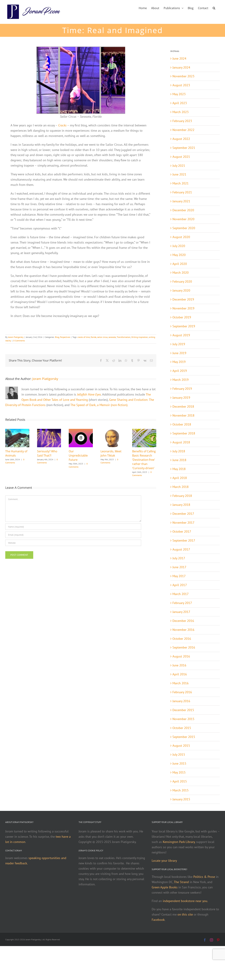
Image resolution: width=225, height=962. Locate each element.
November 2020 (183, 219)
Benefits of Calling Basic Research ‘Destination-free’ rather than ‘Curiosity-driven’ (144, 459)
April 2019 (179, 371)
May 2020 (179, 255)
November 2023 (183, 76)
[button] (214, 7)
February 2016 (182, 692)
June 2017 (179, 567)
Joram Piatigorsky (16, 337)
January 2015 (181, 799)
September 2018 (183, 433)
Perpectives (65, 337)
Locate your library (164, 861)
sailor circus (102, 337)
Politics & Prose (204, 877)
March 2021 (180, 183)
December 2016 (183, 621)
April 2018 (179, 478)
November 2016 (183, 630)
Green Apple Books (165, 887)
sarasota (112, 337)
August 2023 (181, 85)
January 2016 (181, 701)
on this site (185, 914)
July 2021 (178, 166)
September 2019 (183, 326)
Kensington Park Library (179, 842)
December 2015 (183, 710)
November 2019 (183, 308)
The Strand (181, 882)
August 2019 (181, 335)
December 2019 (183, 299)
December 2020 (183, 210)
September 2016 (183, 647)
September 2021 (183, 148)
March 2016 (180, 683)
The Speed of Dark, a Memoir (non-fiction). (99, 405)
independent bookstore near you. (185, 901)
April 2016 (179, 674)
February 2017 (182, 603)
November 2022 (183, 130)
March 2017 (180, 594)
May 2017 (179, 576)
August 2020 (181, 237)
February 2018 (182, 496)
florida (93, 337)
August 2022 (181, 139)
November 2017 (183, 523)
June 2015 (179, 763)
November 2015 (183, 719)
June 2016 (179, 665)
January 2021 (181, 201)
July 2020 (178, 246)
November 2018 (183, 415)
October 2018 (181, 424)
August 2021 (181, 157)
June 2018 (179, 460)
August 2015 (181, 746)
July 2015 (178, 754)
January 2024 (181, 67)
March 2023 (180, 112)
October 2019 (181, 317)
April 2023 (179, 103)
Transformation (123, 337)
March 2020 (180, 273)
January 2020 (181, 290)
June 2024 (179, 58)
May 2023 (179, 94)
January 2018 (181, 505)
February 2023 (182, 121)
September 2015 (183, 737)
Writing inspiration (139, 337)
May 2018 (179, 469)
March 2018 (180, 487)
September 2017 (183, 540)
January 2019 (181, 398)
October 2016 (181, 639)
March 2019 (180, 380)
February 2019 (182, 389)
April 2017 (179, 585)
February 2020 (182, 281)
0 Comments (19, 340)
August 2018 (181, 442)
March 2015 (180, 790)
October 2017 (181, 531)
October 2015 (181, 728)
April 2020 (179, 264)
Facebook (158, 920)
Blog (57, 337)
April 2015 (179, 781)
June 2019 (179, 353)
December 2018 (183, 406)
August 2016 (181, 656)
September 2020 (183, 228)
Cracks (62, 125)
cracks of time (84, 337)
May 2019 (179, 362)
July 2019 (178, 344)
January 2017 (181, 612)
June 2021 (179, 174)
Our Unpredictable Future (78, 455)
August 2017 (181, 549)
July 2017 (178, 558)
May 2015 (179, 772)
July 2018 (178, 451)
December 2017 (183, 514)
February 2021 (182, 192)
